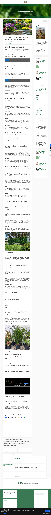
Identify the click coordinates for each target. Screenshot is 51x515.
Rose (36, 101)
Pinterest (5, 504)
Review (37, 112)
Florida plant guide (14, 443)
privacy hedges (13, 445)
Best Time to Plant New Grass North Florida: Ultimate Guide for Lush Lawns (26, 467)
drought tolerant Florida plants (17, 439)
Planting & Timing (38, 108)
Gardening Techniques (39, 110)
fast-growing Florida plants (8, 441)
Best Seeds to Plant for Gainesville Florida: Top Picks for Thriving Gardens (25, 459)
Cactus (37, 99)
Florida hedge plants (7, 443)
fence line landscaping (16, 441)
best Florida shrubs (9, 439)
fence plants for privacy (25, 441)
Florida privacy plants (21, 443)
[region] (25, 511)
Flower (37, 116)
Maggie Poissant (16, 41)
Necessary (2, 513)
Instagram (5, 502)
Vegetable (37, 103)
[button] (5, 417)
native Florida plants (7, 445)
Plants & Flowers (8, 43)
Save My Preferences (46, 513)
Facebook (5, 500)
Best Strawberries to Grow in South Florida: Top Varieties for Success (28, 483)
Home (37, 97)
